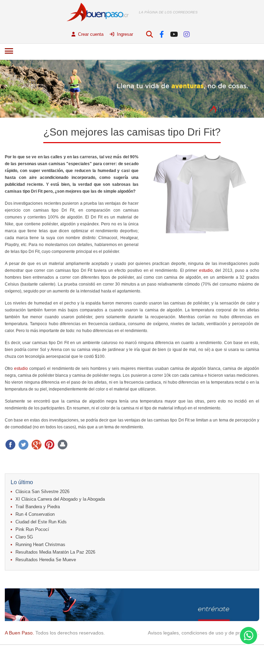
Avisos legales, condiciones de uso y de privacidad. (203, 633)
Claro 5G (24, 537)
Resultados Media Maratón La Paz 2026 (55, 552)
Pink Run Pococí (32, 529)
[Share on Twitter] (23, 444)
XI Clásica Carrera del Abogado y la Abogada (60, 499)
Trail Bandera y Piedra (37, 506)
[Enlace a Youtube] (174, 34)
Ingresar (124, 34)
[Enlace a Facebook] (162, 34)
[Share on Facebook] (10, 444)
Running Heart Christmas (40, 544)
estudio (206, 270)
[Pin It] (49, 444)
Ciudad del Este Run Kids (41, 521)
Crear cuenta (90, 34)
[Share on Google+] (36, 444)
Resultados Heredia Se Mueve (45, 559)
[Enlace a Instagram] (186, 34)
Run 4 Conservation (35, 514)
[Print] (62, 444)
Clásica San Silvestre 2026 (42, 491)
